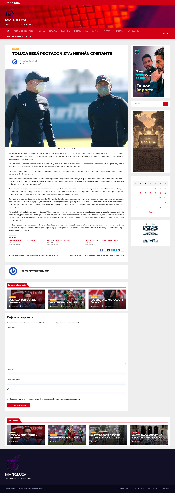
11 (136, 198)
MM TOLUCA (15, 20)
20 (145, 202)
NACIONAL (65, 31)
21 (150, 202)
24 (165, 202)
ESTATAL (53, 31)
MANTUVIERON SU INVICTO (66, 302)
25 (136, 207)
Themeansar (38, 488)
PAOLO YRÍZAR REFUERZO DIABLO (59, 240)
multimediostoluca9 (30, 61)
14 (150, 198)
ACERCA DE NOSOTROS (24, 31)
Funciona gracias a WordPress (14, 488)
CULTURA (106, 31)
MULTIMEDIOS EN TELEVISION (19, 36)
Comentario (12, 327)
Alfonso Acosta (28, 306)
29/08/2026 (14, 441)
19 (140, 202)
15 (155, 198)
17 (165, 198)
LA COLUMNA (133, 31)
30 (160, 207)
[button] (164, 33)
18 (136, 202)
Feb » (151, 212)
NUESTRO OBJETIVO (126, 488)
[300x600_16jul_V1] (148, 141)
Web (8, 389)
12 (140, 198)
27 (145, 207)
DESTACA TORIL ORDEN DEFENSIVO (23, 301)
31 (165, 207)
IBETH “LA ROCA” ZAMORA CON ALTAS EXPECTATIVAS (96, 255)
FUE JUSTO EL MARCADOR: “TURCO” (107, 301)
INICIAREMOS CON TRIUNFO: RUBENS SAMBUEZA (34, 255)
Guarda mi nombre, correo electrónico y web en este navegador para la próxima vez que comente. (45, 399)
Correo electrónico (14, 379)
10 (165, 193)
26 (140, 207)
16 (160, 198)
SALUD (95, 31)
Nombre (10, 369)
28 (150, 207)
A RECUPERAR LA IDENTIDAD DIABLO (22, 240)
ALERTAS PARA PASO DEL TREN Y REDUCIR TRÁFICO (106, 436)
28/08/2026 (96, 441)
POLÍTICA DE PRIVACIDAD (161, 488)
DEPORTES (119, 31)
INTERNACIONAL (81, 31)
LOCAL (42, 31)
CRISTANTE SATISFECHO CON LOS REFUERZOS (101, 240)
